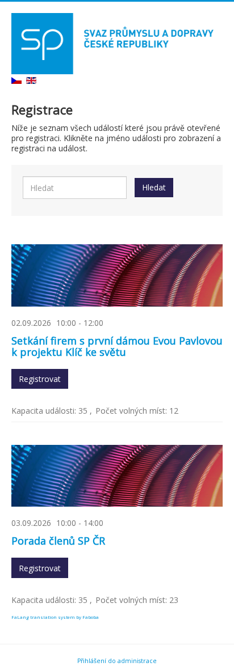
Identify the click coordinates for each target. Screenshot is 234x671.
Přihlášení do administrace (117, 661)
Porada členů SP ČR (58, 540)
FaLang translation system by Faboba (55, 617)
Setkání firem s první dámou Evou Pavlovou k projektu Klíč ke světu (117, 346)
